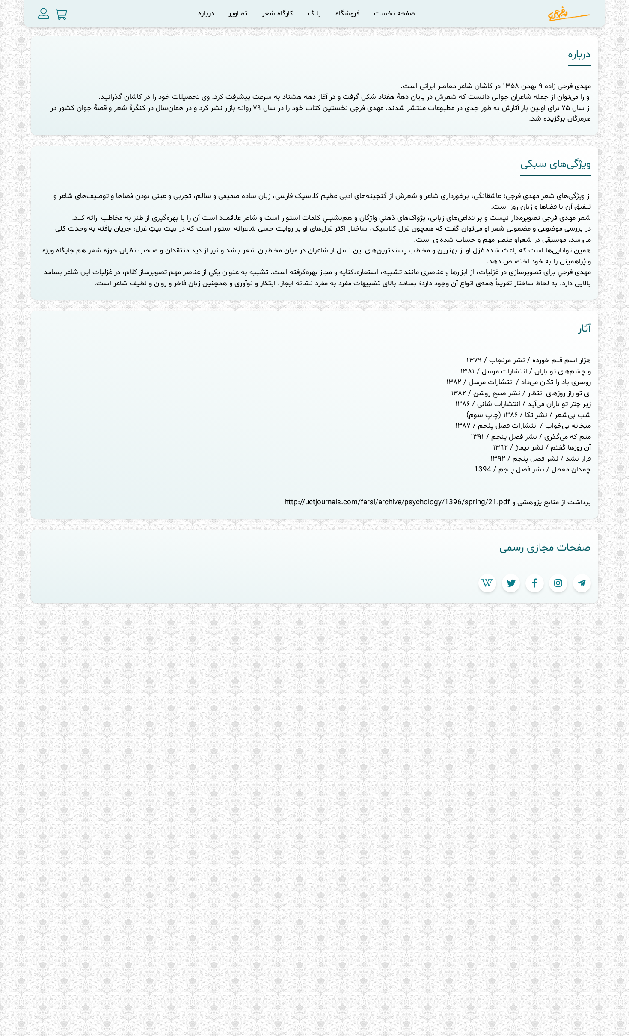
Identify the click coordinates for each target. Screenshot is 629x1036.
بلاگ (314, 13)
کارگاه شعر (277, 13)
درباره (206, 13)
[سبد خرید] (61, 14)
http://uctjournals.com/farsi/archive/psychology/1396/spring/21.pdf (397, 502)
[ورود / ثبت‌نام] (43, 13)
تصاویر (237, 13)
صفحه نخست (394, 13)
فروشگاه (347, 13)
